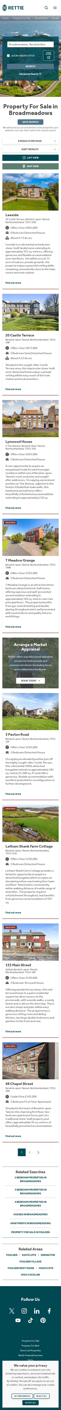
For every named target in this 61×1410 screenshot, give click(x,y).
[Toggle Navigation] (55, 8)
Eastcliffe (29, 1254)
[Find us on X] (11, 1311)
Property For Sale (21, 18)
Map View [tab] (33, 166)
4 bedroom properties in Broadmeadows (30, 1203)
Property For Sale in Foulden (30, 1232)
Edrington (48, 1254)
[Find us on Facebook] (49, 1311)
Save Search (30, 121)
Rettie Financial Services (30, 1355)
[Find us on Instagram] (24, 1311)
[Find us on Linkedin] (36, 1311)
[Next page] (38, 1152)
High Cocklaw (30, 1274)
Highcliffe (46, 1268)
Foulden (11, 1254)
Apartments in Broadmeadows (30, 1223)
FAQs (30, 1360)
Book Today (28, 680)
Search (30, 66)
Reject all (41, 1396)
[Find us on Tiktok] (30, 1320)
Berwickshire (41, 18)
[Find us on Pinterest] (43, 1320)
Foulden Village (30, 1261)
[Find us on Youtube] (18, 1320)
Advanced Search (28, 73)
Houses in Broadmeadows (30, 1214)
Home (5, 18)
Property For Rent (30, 1345)
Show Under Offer (22, 55)
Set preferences (22, 1396)
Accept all (30, 1403)
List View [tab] (33, 157)
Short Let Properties (30, 1350)
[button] (46, 8)
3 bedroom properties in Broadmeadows (30, 1191)
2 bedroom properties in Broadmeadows (30, 1179)
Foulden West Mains (21, 1268)
